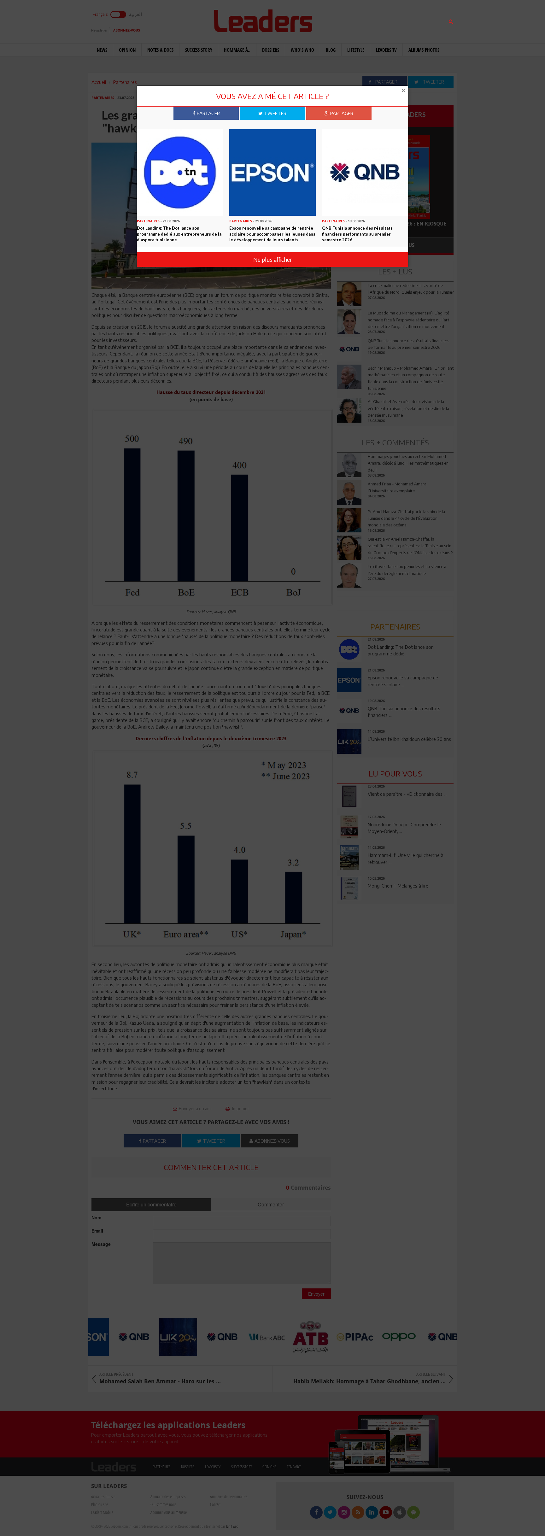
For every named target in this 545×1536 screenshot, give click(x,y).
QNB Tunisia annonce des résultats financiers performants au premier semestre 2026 (357, 234)
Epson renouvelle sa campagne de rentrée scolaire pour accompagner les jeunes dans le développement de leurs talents (272, 234)
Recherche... (352, 20)
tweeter (274, 113)
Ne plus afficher (272, 259)
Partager (208, 113)
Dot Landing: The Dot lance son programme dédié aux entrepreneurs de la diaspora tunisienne (179, 234)
